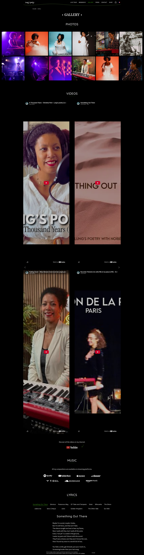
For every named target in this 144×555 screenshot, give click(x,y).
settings (83, 553)
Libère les (38, 509)
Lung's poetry (29, 2)
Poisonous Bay (63, 504)
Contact (104, 2)
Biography (82, 2)
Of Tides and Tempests (79, 504)
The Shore (107, 504)
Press (97, 2)
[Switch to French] (119, 2)
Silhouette (98, 504)
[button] (141, 56)
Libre (63, 509)
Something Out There (40, 504)
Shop (111, 2)
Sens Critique (51, 509)
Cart (116, 2)
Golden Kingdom (76, 509)
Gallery (90, 2)
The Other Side (93, 509)
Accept (93, 552)
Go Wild (106, 509)
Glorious (53, 504)
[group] (13, 44)
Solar (91, 504)
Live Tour (73, 2)
